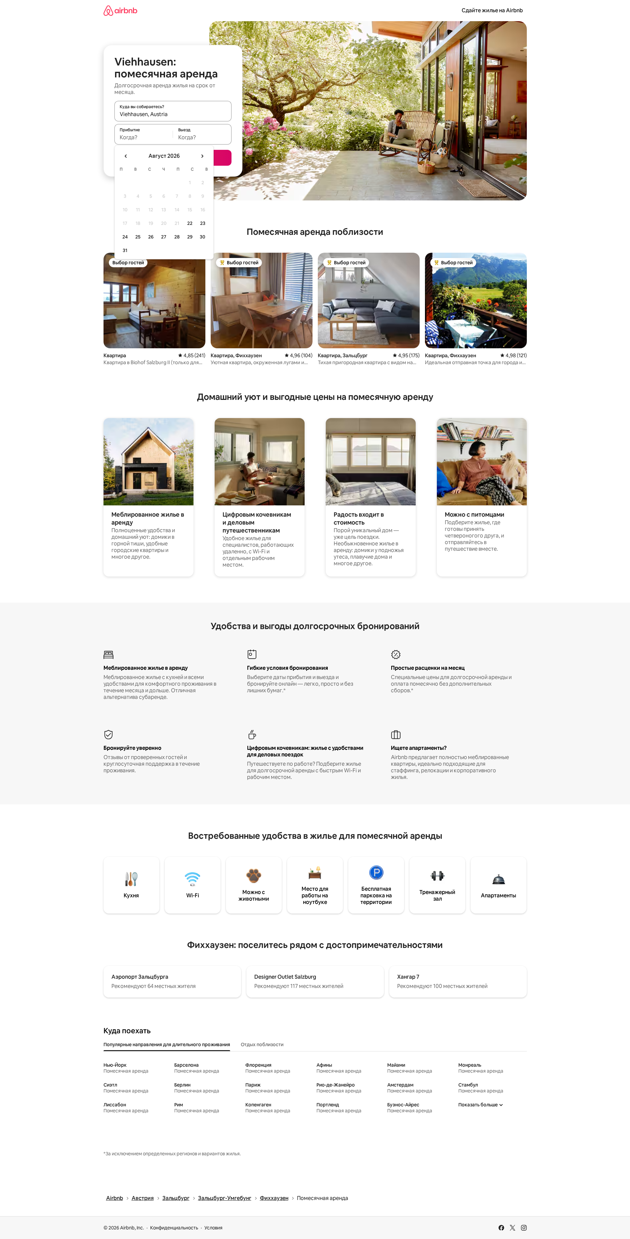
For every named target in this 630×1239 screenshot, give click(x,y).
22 (189, 223)
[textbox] (144, 137)
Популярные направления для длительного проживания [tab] (167, 1044)
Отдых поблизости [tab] (262, 1044)
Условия (213, 1228)
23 (202, 223)
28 (177, 237)
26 (150, 237)
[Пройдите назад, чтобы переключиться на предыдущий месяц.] (126, 156)
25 (138, 237)
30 (202, 237)
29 (189, 237)
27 (163, 237)
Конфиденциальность (174, 1228)
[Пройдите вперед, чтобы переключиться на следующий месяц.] (202, 156)
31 (125, 250)
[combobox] (173, 114)
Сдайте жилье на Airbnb (492, 10)
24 (125, 237)
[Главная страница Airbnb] (120, 10)
